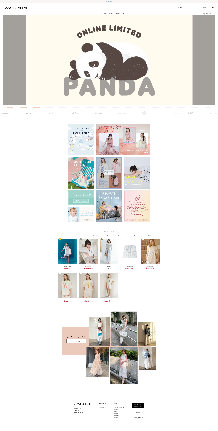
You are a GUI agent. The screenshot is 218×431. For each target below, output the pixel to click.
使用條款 (116, 417)
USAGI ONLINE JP (78, 412)
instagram (207, 14)
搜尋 (199, 8)
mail (210, 14)
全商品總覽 (101, 407)
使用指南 (116, 409)
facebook (204, 14)
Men (109, 235)
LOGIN (204, 7)
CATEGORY (104, 14)
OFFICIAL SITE (77, 409)
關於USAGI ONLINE (119, 407)
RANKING (117, 14)
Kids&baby (122, 235)
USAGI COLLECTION (149, 235)
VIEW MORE (76, 341)
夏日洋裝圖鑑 (109, 1)
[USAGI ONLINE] (15, 7)
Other (136, 235)
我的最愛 (209, 7)
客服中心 (116, 411)
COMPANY (76, 411)
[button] (85, 1)
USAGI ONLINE (82, 404)
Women (96, 235)
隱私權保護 (117, 415)
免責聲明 (116, 413)
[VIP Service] (138, 405)
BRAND (111, 14)
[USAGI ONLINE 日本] (138, 418)
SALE (123, 14)
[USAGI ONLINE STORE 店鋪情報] (138, 412)
